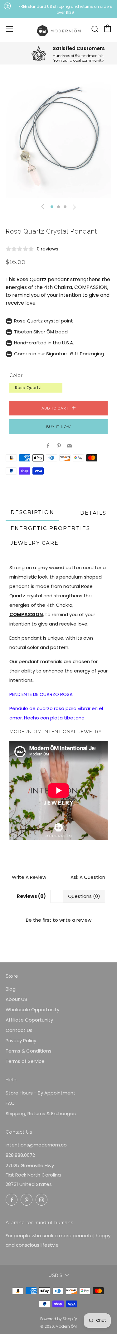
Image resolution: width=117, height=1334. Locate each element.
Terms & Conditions (28, 1051)
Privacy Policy (21, 1040)
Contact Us (19, 1030)
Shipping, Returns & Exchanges (41, 1113)
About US (16, 999)
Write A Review (29, 877)
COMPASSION (90, 287)
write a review (75, 920)
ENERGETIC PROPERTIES (50, 528)
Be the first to (58, 920)
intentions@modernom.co (36, 1144)
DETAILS (93, 513)
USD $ (55, 1275)
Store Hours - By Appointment (41, 1092)
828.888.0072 (20, 1155)
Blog (11, 989)
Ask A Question (88, 877)
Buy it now (58, 427)
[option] (58, 139)
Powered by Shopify (58, 1318)
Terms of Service (25, 1061)
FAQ (10, 1103)
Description (32, 512)
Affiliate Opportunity (29, 1020)
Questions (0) (84, 896)
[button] (52, 206)
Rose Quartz (28, 388)
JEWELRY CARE (35, 543)
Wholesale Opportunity (32, 1009)
